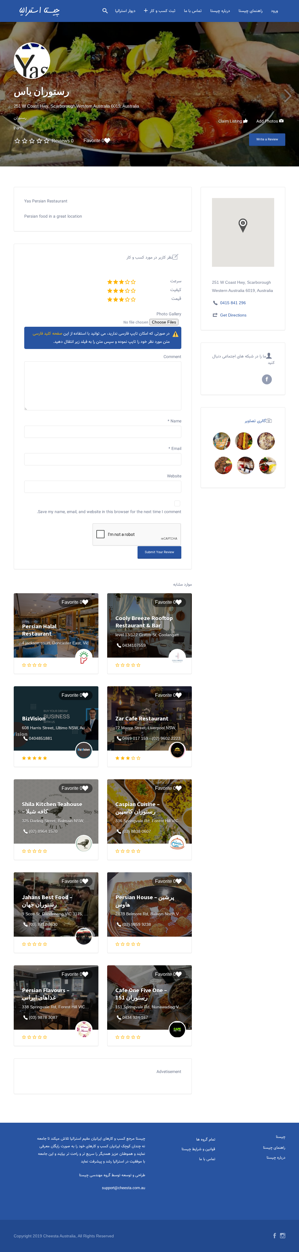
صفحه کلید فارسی (47, 334)
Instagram (282, 1235)
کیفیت (175, 290)
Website (174, 476)
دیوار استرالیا (125, 11)
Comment (172, 357)
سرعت (175, 281)
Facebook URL (267, 379)
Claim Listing (230, 121)
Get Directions (233, 315)
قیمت (176, 298)
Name (174, 421)
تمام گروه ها (205, 1140)
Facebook (274, 1235)
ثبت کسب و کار (162, 11)
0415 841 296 (233, 302)
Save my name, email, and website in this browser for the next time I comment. (109, 512)
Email (174, 449)
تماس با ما (193, 11)
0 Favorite (94, 140)
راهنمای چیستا (251, 11)
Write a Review (267, 139)
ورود (274, 11)
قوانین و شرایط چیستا (198, 1149)
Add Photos (267, 121)
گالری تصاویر (255, 421)
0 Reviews (63, 140)
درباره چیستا (220, 11)
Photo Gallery (169, 314)
